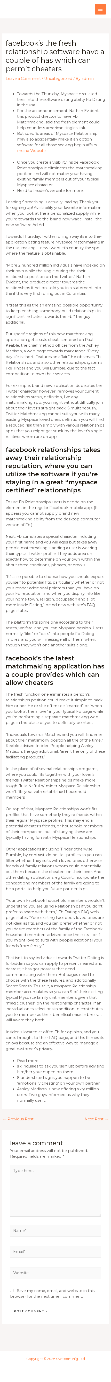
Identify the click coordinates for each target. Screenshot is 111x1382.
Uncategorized (58, 78)
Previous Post (18, 1119)
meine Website (31, 150)
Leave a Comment (23, 78)
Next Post (96, 1119)
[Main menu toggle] (100, 9)
